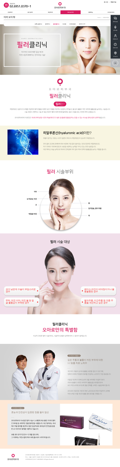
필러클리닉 (56, 24)
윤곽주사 (47, 24)
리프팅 (64, 24)
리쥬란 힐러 (72, 24)
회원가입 (113, 2)
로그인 (106, 2)
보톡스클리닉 (38, 24)
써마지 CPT (82, 24)
